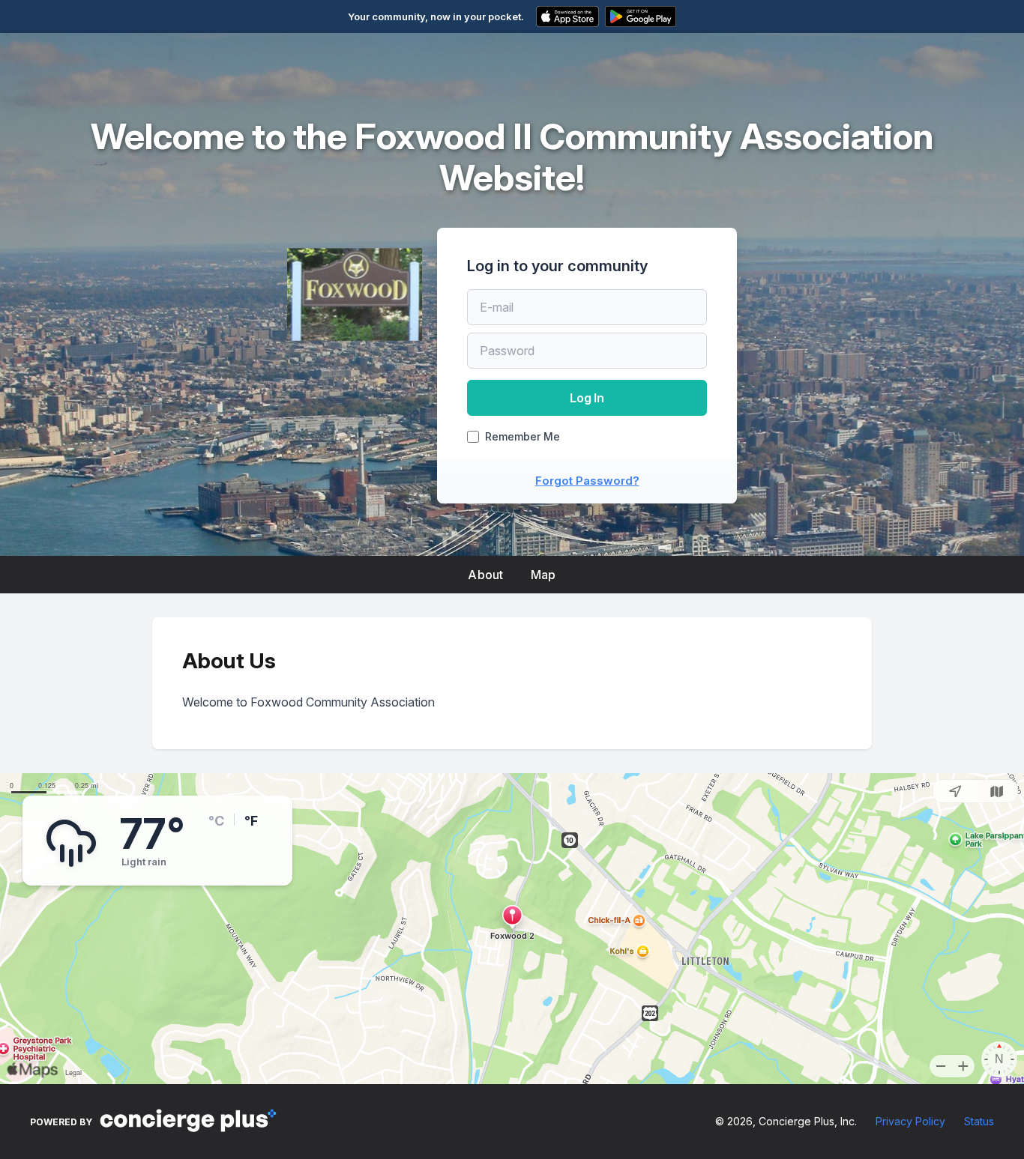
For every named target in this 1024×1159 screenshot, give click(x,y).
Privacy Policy (910, 1121)
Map (543, 574)
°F (251, 821)
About (486, 574)
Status (979, 1121)
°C (216, 821)
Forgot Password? (587, 480)
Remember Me (522, 437)
